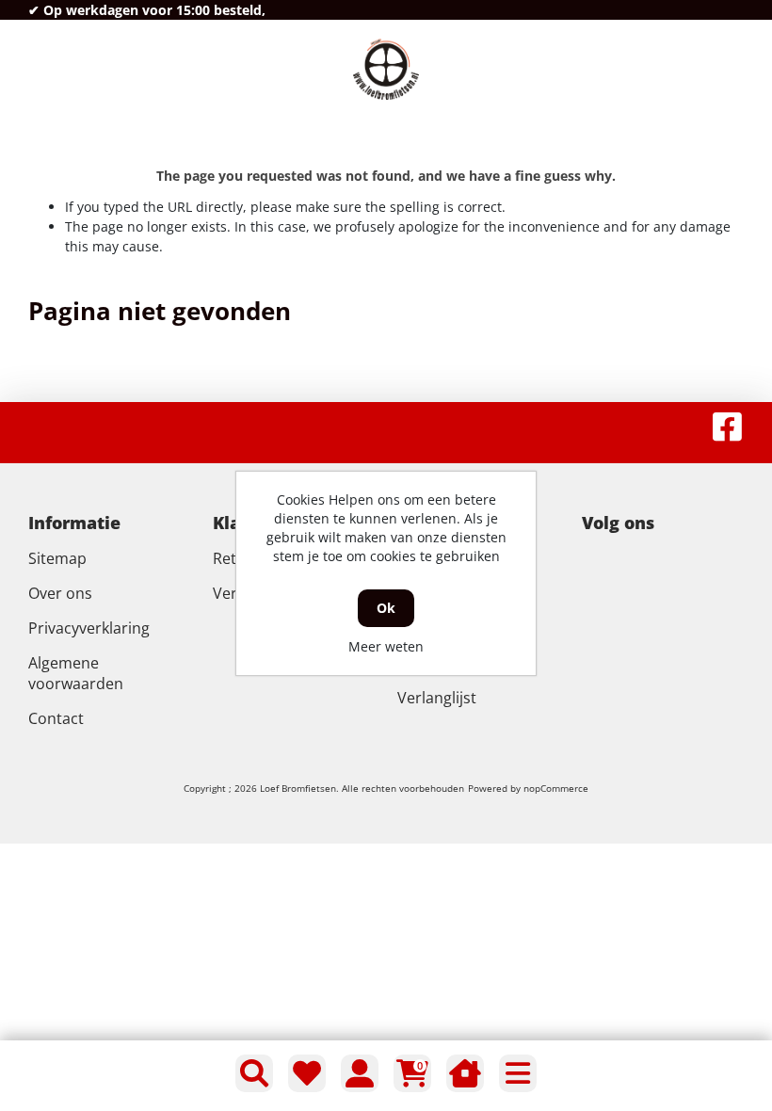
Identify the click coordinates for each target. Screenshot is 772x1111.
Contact (56, 718)
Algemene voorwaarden (75, 673)
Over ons (60, 593)
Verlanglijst (436, 697)
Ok (386, 608)
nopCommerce (555, 788)
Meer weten (386, 646)
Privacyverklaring (89, 628)
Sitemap (57, 558)
